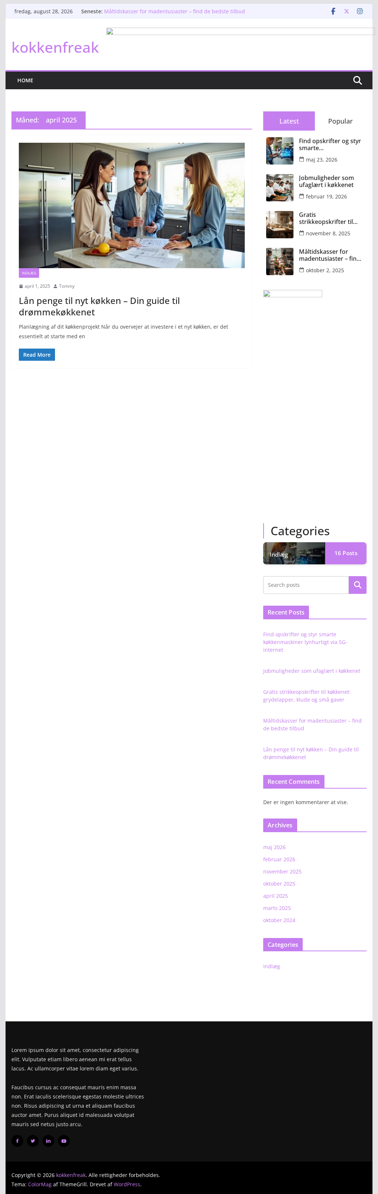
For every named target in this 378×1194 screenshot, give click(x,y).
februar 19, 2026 (326, 196)
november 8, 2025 (328, 233)
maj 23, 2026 (321, 159)
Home (25, 80)
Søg (358, 585)
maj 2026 (274, 847)
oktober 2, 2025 (325, 270)
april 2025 (275, 895)
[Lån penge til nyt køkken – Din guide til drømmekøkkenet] (132, 205)
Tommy (67, 286)
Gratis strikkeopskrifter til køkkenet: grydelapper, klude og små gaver (329, 218)
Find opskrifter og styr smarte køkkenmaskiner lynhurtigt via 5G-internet (330, 145)
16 (345, 553)
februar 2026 (279, 859)
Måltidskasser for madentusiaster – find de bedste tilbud (174, 11)
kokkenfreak (55, 47)
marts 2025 (277, 907)
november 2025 (282, 871)
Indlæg (29, 273)
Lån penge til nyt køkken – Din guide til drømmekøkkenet (99, 306)
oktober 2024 (279, 920)
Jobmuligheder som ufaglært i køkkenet (326, 181)
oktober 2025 (279, 883)
